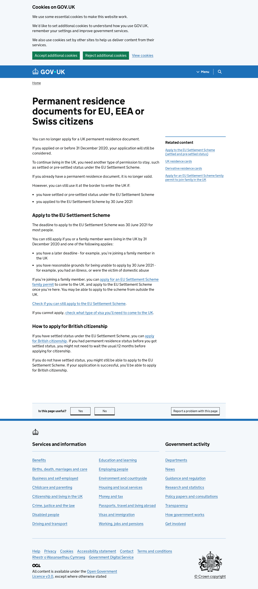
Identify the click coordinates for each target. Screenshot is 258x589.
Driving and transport (49, 523)
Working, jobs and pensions (121, 523)
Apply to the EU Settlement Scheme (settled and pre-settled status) (190, 152)
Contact (126, 551)
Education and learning (118, 460)
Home (36, 83)
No (109, 411)
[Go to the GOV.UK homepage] (48, 72)
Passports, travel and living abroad (127, 505)
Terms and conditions (154, 551)
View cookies (142, 55)
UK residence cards (178, 161)
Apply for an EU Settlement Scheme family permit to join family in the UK (194, 178)
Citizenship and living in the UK (57, 496)
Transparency (176, 505)
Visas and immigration (117, 514)
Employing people (113, 469)
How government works (184, 514)
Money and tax (111, 496)
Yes (84, 411)
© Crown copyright (210, 576)
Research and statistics (184, 487)
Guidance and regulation (185, 478)
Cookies (66, 551)
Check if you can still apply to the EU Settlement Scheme (79, 303)
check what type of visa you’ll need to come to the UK (109, 312)
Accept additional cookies (56, 55)
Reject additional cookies (106, 55)
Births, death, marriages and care (59, 469)
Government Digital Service (111, 557)
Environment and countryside (123, 478)
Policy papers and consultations (191, 496)
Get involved (175, 523)
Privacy (50, 551)
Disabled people (45, 514)
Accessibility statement (96, 551)
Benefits (39, 460)
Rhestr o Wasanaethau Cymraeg (58, 557)
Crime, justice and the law (53, 505)
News (170, 469)
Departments (176, 460)
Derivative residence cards (183, 168)
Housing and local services (121, 487)
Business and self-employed (55, 478)
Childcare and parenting (52, 487)
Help (36, 551)
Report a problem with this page (195, 411)
